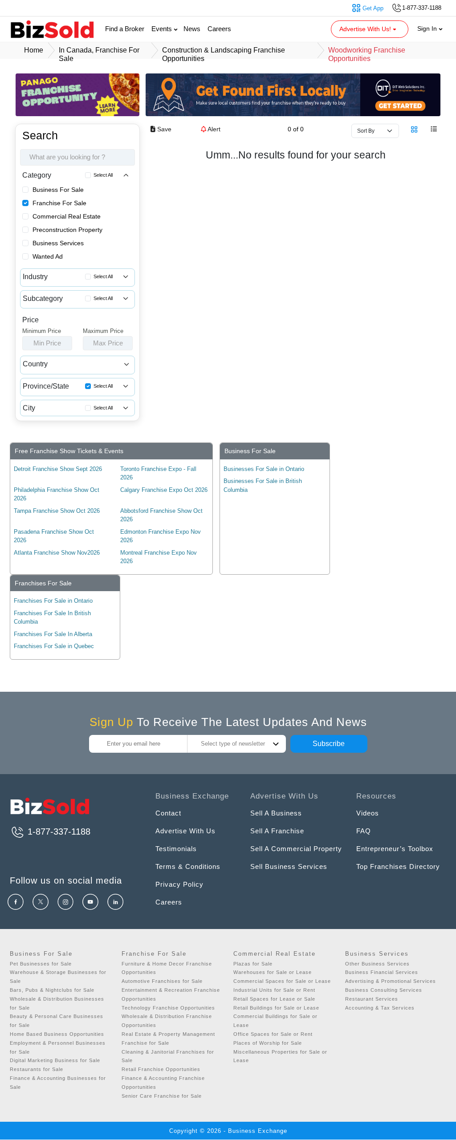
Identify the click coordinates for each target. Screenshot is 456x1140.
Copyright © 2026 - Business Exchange (228, 1131)
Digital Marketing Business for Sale (55, 1060)
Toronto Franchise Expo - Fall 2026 (158, 473)
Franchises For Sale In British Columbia (52, 617)
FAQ (363, 831)
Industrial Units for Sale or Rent (274, 990)
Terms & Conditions (187, 866)
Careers (219, 28)
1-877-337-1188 (57, 831)
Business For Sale (58, 189)
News (191, 28)
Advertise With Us (185, 831)
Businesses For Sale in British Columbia (263, 485)
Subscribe (329, 743)
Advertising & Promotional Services (390, 981)
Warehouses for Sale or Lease (272, 972)
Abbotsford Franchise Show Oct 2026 (161, 515)
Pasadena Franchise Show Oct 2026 (54, 536)
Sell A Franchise (277, 831)
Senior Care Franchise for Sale (162, 1096)
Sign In (428, 28)
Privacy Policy (179, 884)
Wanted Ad (48, 256)
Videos (367, 813)
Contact (168, 813)
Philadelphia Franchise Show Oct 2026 (56, 494)
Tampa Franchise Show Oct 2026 (57, 510)
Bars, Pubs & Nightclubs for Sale (52, 990)
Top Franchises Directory (398, 866)
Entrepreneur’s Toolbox (394, 848)
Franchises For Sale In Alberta (53, 634)
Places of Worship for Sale (267, 1043)
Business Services (58, 243)
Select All (103, 175)
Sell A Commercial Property (296, 848)
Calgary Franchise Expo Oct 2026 (164, 490)
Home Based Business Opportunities (57, 1034)
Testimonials (176, 848)
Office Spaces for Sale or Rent (273, 1034)
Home (33, 50)
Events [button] (162, 28)
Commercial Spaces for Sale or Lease (282, 981)
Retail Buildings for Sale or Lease (276, 1007)
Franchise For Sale (59, 203)
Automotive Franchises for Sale (162, 981)
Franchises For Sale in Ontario (53, 600)
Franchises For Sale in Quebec (54, 646)
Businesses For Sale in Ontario (264, 469)
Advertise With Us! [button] (366, 28)
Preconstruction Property (67, 229)
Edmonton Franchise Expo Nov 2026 (160, 536)
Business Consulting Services (383, 990)
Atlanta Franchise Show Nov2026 (57, 552)
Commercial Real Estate (67, 216)
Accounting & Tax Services (380, 1007)
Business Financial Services (381, 972)
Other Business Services (377, 963)
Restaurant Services (371, 999)
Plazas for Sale (253, 963)
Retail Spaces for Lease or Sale (274, 999)
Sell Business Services (288, 866)
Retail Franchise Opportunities (161, 1069)
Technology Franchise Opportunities (168, 1007)
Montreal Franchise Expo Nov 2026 (158, 557)
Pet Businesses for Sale (41, 963)
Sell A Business (276, 813)
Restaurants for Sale (36, 1069)
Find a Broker (124, 28)
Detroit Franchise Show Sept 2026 (58, 469)
